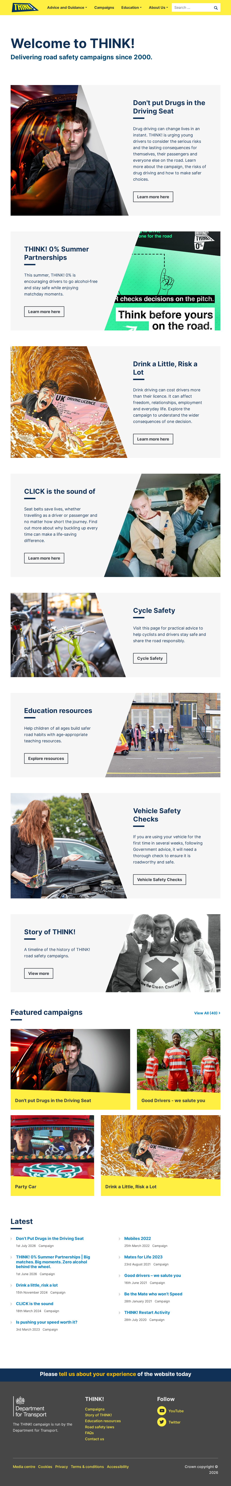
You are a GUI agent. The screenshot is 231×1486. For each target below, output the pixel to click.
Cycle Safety (150, 658)
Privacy (61, 1466)
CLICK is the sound (34, 1303)
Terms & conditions (87, 1466)
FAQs (89, 1433)
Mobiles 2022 (137, 1238)
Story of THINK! (98, 1415)
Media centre (24, 1466)
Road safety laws (99, 1427)
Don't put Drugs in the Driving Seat (53, 1100)
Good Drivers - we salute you (173, 1100)
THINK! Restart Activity (147, 1312)
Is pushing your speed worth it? (46, 1322)
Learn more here (153, 196)
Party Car (25, 1186)
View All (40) (206, 1013)
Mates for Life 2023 (143, 1257)
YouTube (176, 1411)
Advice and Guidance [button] (65, 7)
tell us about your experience (97, 1374)
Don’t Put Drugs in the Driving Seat (50, 1238)
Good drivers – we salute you (152, 1275)
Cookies (45, 1466)
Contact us (94, 1439)
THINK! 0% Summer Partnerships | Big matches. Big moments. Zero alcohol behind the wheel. (53, 1262)
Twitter (174, 1422)
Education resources (103, 1421)
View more (38, 973)
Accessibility (118, 1466)
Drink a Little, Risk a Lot (131, 1186)
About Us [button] (157, 7)
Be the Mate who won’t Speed (153, 1294)
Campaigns (104, 7)
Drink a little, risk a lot (37, 1285)
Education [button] (130, 7)
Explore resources (46, 758)
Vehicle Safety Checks (159, 879)
